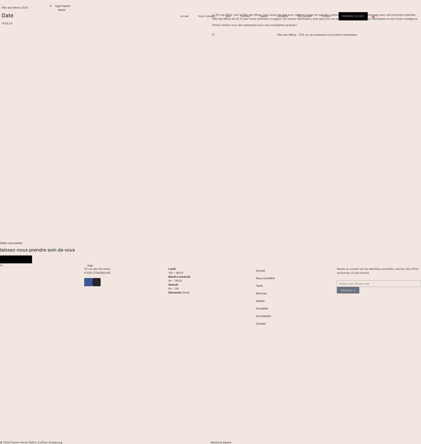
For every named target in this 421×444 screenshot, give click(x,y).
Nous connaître (206, 16)
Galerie (263, 16)
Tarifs (228, 16)
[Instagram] (96, 282)
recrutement (305, 16)
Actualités (282, 16)
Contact (326, 16)
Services (245, 16)
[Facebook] (88, 282)
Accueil (184, 16)
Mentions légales (220, 442)
